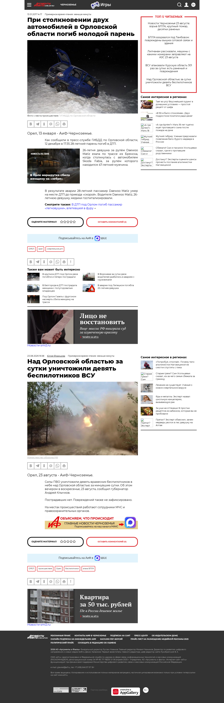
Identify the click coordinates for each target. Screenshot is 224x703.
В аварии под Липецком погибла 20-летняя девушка (116, 286)
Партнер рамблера (99, 690)
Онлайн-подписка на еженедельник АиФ (73, 639)
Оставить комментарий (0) (112, 542)
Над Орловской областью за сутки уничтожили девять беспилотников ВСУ (169, 82)
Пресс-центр (141, 636)
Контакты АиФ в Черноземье (90, 636)
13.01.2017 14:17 (34, 14)
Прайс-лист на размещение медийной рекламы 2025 (159, 639)
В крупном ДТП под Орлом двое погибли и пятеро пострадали (60, 275)
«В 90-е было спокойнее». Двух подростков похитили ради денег (174, 114)
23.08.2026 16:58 (35, 356)
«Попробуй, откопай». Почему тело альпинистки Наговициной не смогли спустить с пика (175, 365)
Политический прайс (62, 643)
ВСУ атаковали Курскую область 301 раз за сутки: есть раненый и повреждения (168, 68)
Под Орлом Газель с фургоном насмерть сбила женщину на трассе (59, 299)
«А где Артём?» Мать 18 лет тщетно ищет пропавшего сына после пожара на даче (175, 127)
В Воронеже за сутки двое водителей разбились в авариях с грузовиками (116, 277)
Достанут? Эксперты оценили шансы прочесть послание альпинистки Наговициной (176, 162)
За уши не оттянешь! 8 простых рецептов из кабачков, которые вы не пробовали (176, 411)
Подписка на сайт (120, 636)
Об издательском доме (165, 636)
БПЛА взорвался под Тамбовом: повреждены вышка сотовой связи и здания (169, 40)
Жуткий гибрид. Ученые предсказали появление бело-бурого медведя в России (176, 139)
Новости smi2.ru (39, 345)
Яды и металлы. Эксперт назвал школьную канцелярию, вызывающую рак (173, 399)
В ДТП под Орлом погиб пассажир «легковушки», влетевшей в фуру (83, 206)
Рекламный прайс (61, 636)
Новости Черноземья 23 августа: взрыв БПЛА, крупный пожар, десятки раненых (169, 26)
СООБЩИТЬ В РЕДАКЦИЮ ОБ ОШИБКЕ (97, 643)
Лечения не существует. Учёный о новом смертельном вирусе (174, 386)
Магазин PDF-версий (111, 639)
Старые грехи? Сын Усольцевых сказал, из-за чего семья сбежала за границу (175, 376)
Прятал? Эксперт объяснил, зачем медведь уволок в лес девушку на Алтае (174, 422)
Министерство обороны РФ (42, 457)
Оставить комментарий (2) (112, 222)
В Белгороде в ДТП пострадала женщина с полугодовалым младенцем (59, 288)
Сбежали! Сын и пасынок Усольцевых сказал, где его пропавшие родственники (176, 150)
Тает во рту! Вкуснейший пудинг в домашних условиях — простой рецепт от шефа (174, 104)
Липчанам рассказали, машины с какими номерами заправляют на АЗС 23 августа (168, 54)
